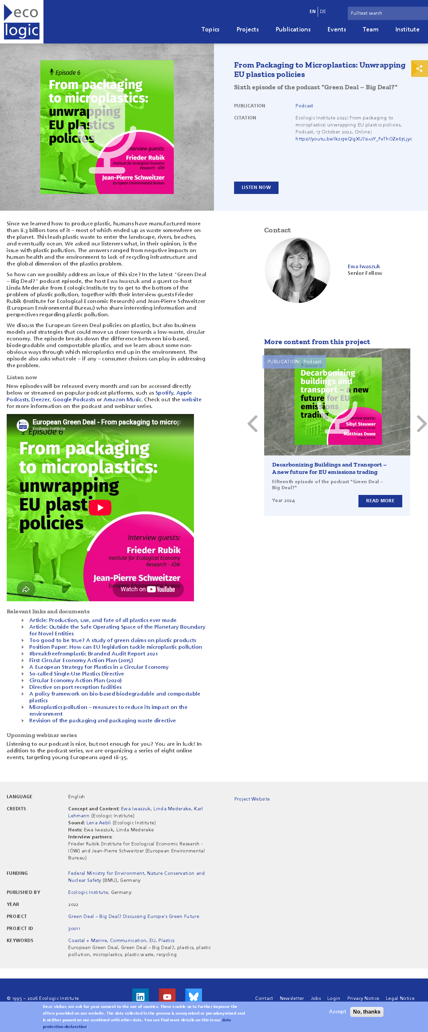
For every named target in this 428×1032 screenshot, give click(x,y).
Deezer (40, 400)
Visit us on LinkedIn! (140, 997)
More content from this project (317, 341)
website (192, 400)
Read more (380, 501)
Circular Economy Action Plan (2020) (75, 681)
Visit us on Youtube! (167, 997)
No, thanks (367, 1012)
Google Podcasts (74, 400)
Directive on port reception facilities (75, 687)
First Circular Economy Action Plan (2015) (81, 660)
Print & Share (419, 68)
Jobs (316, 998)
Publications (293, 30)
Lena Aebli (99, 823)
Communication (128, 940)
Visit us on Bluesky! (193, 997)
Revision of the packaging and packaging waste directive (102, 721)
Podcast (304, 106)
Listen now (256, 187)
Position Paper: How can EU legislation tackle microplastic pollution (115, 647)
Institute (407, 30)
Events (336, 30)
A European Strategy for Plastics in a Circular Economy (99, 667)
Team (371, 30)
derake (183, 809)
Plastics (166, 940)
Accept (337, 1012)
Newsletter (292, 998)
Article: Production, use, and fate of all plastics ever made (103, 620)
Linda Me (164, 809)
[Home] (21, 21)
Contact (264, 998)
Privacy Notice (363, 998)
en (313, 11)
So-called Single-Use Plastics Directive (76, 674)
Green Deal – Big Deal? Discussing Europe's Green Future (133, 916)
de (323, 11)
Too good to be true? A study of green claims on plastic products (112, 640)
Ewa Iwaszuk (136, 809)
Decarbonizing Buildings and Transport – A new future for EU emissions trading (329, 468)
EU (152, 940)
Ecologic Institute (88, 892)
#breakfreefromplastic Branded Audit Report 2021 (93, 654)
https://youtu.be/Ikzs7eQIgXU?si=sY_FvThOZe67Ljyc (354, 139)
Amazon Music (122, 400)
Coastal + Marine (87, 940)
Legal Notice (400, 998)
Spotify (164, 393)
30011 (74, 928)
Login (334, 998)
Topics (211, 30)
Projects (247, 30)
